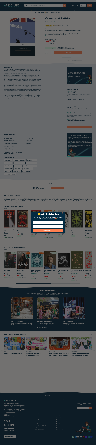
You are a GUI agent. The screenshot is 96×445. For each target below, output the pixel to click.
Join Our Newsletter (48, 230)
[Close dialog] (63, 213)
